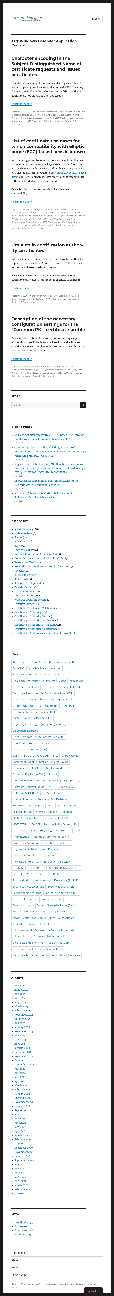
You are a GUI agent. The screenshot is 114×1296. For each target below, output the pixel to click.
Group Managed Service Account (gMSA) (37, 780)
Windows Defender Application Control (53, 121)
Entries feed (21, 1226)
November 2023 (23, 1031)
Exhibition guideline (25, 674)
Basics (18, 545)
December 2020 (23, 1147)
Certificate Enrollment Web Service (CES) (37, 949)
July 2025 (19, 993)
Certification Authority (74, 111)
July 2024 (19, 1022)
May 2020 (20, 1176)
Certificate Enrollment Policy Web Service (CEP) (41, 942)
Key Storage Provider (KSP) (28, 805)
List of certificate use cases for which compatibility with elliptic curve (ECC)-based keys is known (48, 146)
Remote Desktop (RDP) (27, 861)
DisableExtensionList (25, 743)
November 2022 (23, 1056)
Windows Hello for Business (29, 930)
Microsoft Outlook (46, 811)
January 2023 (22, 1047)
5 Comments (49, 376)
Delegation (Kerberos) (26, 730)
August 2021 (21, 1114)
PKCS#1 (65, 830)
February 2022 (22, 1089)
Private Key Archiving (25, 843)
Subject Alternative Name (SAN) (56, 905)
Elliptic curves (54, 222)
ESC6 (44, 768)
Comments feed (23, 1230)
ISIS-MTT (48, 115)
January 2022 (22, 1093)
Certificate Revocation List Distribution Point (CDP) (43, 693)
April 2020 (20, 1180)
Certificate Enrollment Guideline (47, 936)
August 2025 (21, 989)
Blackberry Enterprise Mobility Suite (34, 680)
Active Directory (30, 209)
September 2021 (23, 1110)
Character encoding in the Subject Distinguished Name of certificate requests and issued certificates (46, 66)
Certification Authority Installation (57, 366)
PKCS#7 (78, 830)
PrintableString (18, 118)
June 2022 (20, 1072)
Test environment (25, 591)
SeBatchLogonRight (47, 874)
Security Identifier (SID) (62, 886)
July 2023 (19, 1035)
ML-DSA (17, 818)
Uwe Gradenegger (24, 1222)
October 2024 (22, 1018)
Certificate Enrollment (26, 687)
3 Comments (39, 228)
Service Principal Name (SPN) (62, 893)
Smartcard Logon (23, 905)
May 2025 (20, 1002)
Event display (21, 768)
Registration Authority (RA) (29, 849)
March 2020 (21, 1185)
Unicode (22, 121)
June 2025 (20, 998)
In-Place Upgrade (53, 793)
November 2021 (23, 1101)
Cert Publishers (38, 699)
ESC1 (35, 768)
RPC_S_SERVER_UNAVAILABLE (61, 868)
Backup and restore (25, 574)
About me (17, 1260)
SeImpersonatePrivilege (27, 893)
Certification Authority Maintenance (35, 628)
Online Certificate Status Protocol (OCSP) (38, 558)
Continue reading (21, 103)
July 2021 (19, 1118)
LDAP (51, 805)
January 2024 (22, 1027)
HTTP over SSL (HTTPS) (26, 793)
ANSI (56, 296)
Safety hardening (52, 899)
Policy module (21, 836)
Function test (22, 541)
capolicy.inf (65, 296)
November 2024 (23, 1014)
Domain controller (51, 743)
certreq (17, 115)
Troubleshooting (24, 595)
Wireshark (19, 936)
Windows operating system (32, 216)
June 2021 (20, 1122)
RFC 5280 (56, 118)
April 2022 (20, 1081)
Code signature (37, 111)
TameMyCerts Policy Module (29, 917)
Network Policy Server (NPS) (60, 824)
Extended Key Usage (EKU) (29, 774)
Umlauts (37, 299)
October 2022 (22, 1060)
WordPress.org (23, 1234)
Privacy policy (19, 1274)
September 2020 (24, 1160)
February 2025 (22, 1010)
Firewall (52, 774)
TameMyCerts (22, 587)
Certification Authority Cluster (32, 616)
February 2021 (22, 1139)
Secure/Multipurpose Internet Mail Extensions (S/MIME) (46, 880)
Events (18, 537)
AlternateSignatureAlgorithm (66, 662)
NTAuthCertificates (24, 830)
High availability (24, 549)
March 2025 (21, 1006)
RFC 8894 (22, 225)
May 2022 (20, 1076)
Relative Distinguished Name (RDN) (34, 855)
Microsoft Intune (22, 811)
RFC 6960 (18, 868)
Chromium (51, 705)
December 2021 (23, 1097)
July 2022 (19, 1068)
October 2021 (22, 1106)
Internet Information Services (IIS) (55, 209)
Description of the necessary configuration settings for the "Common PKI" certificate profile (48, 324)
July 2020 (19, 1168)
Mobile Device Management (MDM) (47, 818)
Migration (66, 811)
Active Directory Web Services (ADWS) (56, 219)
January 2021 (22, 1143)
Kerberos (61, 799)
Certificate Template (25, 955)
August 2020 (21, 1164)
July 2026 (20, 985)
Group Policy (71, 780)
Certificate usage (54, 111)
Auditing (56, 668)
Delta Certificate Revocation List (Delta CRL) (39, 737)
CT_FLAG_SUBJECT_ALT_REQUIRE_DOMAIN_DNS (42, 724)
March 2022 (21, 1085)
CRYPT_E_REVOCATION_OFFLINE (32, 718)
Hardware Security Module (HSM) (32, 786)
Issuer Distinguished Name (66, 115)
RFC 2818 (49, 861)
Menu (96, 18)
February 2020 (22, 1189)
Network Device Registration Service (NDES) (40, 566)
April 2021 (20, 1131)
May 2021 (20, 1126)
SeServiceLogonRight (25, 899)
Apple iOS (18, 668)
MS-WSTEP (19, 824)
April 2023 (20, 1043)
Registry (53, 849)
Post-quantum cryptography (50, 836)
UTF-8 (30, 121)
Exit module (58, 768)
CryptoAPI (68, 705)
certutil (25, 115)
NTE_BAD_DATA (48, 830)
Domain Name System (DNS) (30, 749)
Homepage (18, 1252)
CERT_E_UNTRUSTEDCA (27, 705)
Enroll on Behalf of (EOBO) (53, 762)
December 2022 (23, 1052)
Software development (27, 583)
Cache (62, 680)
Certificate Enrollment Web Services (35, 608)
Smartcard (20, 578)
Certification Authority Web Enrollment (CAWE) (42, 633)
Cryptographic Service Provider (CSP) (29, 222)
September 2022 (24, 1064)
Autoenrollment (49, 674)
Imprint (15, 1267)
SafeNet (17, 874)
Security (19, 570)
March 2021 (21, 1135)
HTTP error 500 (64, 786)
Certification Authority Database (33, 620)
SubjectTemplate (60, 911)
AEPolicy (40, 662)
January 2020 (22, 1193)
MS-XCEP (35, 824)
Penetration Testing (26, 562)
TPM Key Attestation (62, 917)
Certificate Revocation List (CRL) (62, 687)
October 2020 (22, 1155)
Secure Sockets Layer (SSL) (28, 886)
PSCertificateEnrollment (39, 118)
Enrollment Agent (23, 762)
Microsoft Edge (67, 805)
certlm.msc (19, 699)
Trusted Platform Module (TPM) (42, 225)
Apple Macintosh (38, 668)
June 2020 (20, 1172)
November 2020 (23, 1151)
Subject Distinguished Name (51, 373)
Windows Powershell (61, 930)
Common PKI (36, 115)
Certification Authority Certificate (60, 955)
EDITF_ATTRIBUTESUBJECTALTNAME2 (35, 755)
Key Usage (78, 370)
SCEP (29, 874)
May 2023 (20, 1039)
